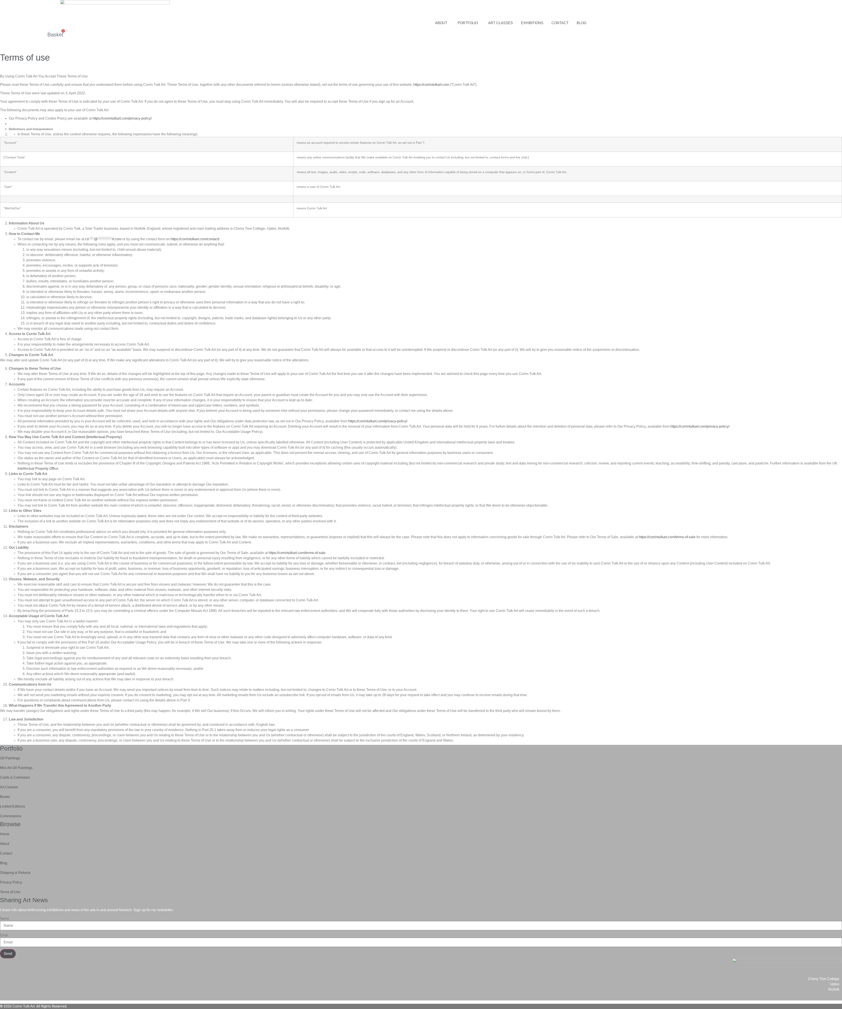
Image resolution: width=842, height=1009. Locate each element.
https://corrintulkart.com (431, 84)
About (441, 23)
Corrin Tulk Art (23, 1006)
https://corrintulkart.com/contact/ (195, 239)
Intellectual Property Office (38, 468)
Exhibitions (532, 23)
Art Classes (500, 23)
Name (4, 918)
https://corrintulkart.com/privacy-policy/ (122, 118)
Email (4, 935)
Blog (581, 23)
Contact (560, 23)
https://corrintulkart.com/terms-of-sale (667, 537)
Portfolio (468, 23)
